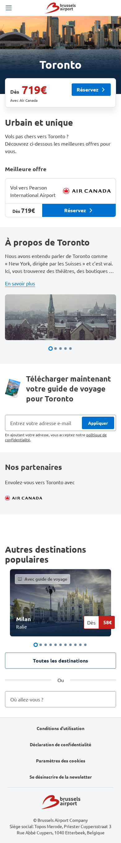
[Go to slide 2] (55, 348)
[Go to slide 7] (65, 645)
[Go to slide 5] (70, 348)
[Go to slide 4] (65, 348)
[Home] (60, 7)
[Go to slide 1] (50, 348)
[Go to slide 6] (60, 645)
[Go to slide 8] (70, 645)
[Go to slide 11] (85, 645)
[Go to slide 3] (60, 348)
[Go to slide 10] (80, 645)
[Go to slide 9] (75, 645)
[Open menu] (8, 8)
